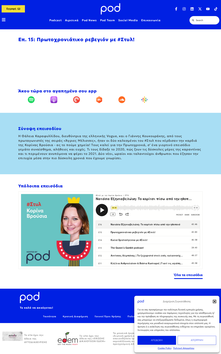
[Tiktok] (215, 8)
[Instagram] (184, 8)
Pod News (89, 20)
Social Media (128, 20)
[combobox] (204, 20)
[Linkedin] (192, 8)
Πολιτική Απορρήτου (183, 348)
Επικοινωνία (151, 20)
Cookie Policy (164, 348)
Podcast (55, 20)
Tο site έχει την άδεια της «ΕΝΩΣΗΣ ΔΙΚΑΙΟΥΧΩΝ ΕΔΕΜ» (92, 338)
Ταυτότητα (49, 316)
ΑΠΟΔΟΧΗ (157, 340)
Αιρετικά (72, 20)
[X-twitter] (200, 8)
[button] (214, 301)
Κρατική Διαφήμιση (75, 316)
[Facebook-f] (176, 8)
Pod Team (107, 20)
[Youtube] (207, 8)
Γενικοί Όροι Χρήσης (108, 316)
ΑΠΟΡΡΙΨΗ (197, 340)
